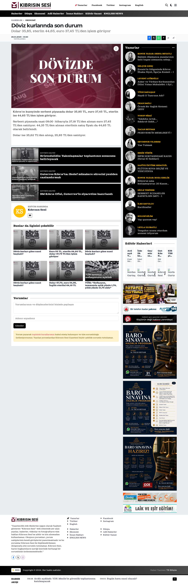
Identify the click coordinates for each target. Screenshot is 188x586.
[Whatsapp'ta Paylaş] (158, 38)
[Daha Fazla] (164, 38)
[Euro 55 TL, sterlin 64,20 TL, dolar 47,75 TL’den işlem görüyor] (66, 239)
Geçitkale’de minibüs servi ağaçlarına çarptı (150, 253)
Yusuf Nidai (145, 115)
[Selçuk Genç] (130, 68)
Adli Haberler (55, 13)
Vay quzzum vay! (147, 219)
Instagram (125, 5)
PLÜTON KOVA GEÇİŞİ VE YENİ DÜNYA (153, 170)
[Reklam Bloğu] (150, 293)
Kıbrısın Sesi (37, 209)
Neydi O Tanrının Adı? (151, 95)
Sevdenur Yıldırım (149, 142)
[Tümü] (173, 47)
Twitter (110, 5)
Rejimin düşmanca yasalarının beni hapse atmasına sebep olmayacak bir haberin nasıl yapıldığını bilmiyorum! (156, 58)
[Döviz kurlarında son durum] (66, 76)
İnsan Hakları (74, 13)
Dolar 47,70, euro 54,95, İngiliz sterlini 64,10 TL (63, 284)
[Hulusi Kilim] (130, 217)
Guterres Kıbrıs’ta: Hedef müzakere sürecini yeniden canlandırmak (160, 253)
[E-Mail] (30, 215)
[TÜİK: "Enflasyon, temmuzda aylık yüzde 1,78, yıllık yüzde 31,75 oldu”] (102, 270)
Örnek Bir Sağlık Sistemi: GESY (153, 108)
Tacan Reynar (146, 129)
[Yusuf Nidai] (130, 118)
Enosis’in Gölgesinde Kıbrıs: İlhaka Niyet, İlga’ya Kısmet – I (156, 70)
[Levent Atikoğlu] (130, 81)
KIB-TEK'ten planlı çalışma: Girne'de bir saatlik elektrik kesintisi (170, 253)
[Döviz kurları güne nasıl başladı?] (30, 239)
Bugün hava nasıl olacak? (122, 578)
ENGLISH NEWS (113, 13)
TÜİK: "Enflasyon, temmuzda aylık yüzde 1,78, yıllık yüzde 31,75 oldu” (101, 285)
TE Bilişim (171, 570)
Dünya (28, 13)
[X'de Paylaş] (154, 38)
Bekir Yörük (145, 153)
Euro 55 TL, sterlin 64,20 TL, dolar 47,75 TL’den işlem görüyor (65, 254)
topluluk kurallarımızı (43, 334)
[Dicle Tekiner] (130, 192)
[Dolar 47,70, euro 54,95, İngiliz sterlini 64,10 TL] (66, 270)
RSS (17, 570)
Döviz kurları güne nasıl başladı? (27, 252)
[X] (18, 557)
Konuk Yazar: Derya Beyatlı (155, 53)
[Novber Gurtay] (131, 273)
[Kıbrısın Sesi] (31, 5)
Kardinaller (145, 207)
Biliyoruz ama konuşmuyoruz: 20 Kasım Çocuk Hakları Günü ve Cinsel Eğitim (155, 182)
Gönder (19, 325)
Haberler (16, 13)
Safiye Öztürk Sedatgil (152, 165)
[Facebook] (13, 557)
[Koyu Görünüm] (171, 5)
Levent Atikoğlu (148, 78)
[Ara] (166, 5)
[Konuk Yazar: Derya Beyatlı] (130, 56)
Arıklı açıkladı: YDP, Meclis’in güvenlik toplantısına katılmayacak (129, 253)
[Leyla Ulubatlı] (130, 230)
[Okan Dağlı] (130, 106)
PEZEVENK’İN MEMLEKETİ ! (154, 132)
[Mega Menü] (175, 5)
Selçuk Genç (145, 66)
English (139, 5)
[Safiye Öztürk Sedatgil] (130, 168)
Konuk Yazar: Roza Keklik (153, 177)
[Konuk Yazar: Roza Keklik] (130, 180)
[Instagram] (23, 557)
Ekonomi (39, 13)
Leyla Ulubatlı (147, 227)
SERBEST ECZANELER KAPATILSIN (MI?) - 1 (151, 194)
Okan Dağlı (144, 103)
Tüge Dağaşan (146, 92)
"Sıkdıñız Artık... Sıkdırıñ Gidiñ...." (148, 120)
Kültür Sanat (93, 13)
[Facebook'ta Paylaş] (149, 38)
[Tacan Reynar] (130, 130)
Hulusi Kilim (145, 216)
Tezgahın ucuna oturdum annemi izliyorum (152, 232)
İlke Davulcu (146, 204)
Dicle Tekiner (146, 190)
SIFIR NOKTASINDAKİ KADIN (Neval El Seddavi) (155, 157)
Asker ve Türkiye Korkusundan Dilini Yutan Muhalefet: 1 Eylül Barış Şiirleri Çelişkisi (156, 83)
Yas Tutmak (145, 145)
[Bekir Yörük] (130, 155)
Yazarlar (82, 5)
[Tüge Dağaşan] (130, 93)
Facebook (97, 5)
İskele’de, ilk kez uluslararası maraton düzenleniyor (139, 253)
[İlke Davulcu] (130, 205)
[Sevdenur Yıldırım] (130, 143)
